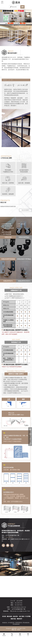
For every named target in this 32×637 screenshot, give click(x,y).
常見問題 (28, 616)
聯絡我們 (19, 618)
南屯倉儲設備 (16, 624)
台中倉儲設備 (11, 622)
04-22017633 (18, 605)
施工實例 (22, 616)
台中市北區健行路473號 (18, 609)
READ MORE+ (25, 210)
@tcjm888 (19, 600)
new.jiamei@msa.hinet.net (18, 607)
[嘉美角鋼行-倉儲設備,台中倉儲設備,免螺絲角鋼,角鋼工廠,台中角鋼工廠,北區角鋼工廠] (16, 3)
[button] (14, 23)
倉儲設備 (4, 622)
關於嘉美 (9, 616)
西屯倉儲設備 (26, 622)
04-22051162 (18, 603)
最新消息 (13, 618)
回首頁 (4, 616)
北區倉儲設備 (18, 622)
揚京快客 (14, 628)
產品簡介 (15, 616)
